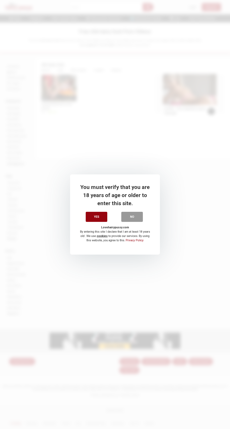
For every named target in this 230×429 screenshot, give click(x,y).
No (132, 216)
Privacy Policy (135, 240)
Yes (96, 216)
